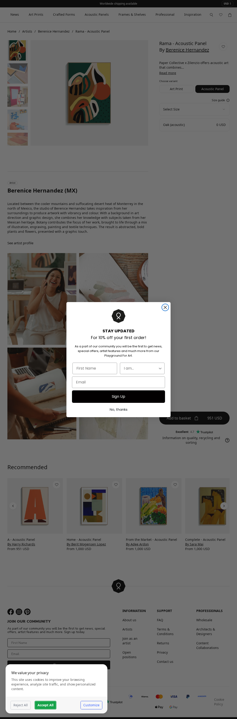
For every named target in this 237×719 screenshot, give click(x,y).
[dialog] (56, 688)
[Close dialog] (165, 307)
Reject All (20, 705)
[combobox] (141, 368)
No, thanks (119, 409)
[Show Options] (160, 368)
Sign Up (118, 396)
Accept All (45, 705)
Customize (91, 705)
